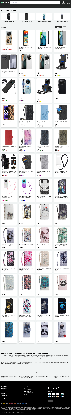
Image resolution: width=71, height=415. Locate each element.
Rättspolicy (18, 412)
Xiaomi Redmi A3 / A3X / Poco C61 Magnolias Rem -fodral (7, 292)
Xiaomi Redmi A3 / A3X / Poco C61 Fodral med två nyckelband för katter (26, 245)
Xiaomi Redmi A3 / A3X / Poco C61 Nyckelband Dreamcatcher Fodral (25, 316)
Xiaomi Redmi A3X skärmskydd (44, 21)
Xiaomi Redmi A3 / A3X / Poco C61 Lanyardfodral (43, 245)
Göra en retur (4, 391)
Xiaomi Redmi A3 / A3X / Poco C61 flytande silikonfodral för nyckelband (8, 96)
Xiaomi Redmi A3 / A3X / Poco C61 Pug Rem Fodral (8, 222)
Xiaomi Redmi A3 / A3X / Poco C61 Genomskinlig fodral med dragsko (61, 172)
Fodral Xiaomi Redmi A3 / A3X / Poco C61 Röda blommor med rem (26, 269)
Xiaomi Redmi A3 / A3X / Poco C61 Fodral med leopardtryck (9, 122)
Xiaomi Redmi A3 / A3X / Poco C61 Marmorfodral (25, 147)
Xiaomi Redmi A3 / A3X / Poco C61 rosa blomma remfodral (8, 269)
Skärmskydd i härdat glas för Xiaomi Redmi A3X (25, 48)
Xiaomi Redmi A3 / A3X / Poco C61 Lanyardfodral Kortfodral (61, 72)
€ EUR (50, 400)
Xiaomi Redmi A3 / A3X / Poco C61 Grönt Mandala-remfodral (44, 292)
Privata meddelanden (30, 395)
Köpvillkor (23, 412)
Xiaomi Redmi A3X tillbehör (62, 21)
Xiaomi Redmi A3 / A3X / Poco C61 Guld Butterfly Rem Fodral (8, 316)
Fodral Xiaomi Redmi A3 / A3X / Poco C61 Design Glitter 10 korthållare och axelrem (9, 172)
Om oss (3, 393)
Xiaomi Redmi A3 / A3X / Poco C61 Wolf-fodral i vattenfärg (26, 339)
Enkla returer (21, 374)
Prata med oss (29, 389)
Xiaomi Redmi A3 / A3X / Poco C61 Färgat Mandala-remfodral (26, 292)
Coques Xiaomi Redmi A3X (8, 21)
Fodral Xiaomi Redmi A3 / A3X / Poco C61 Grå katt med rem (62, 222)
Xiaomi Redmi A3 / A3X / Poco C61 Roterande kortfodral (61, 122)
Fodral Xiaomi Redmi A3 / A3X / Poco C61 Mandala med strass (62, 147)
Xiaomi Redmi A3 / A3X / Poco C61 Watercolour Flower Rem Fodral (61, 245)
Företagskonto (4, 398)
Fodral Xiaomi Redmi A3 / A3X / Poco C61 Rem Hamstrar (44, 269)
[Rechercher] (11, 2)
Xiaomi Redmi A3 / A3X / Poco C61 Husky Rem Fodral (62, 269)
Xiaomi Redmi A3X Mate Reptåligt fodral (8, 71)
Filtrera (58, 27)
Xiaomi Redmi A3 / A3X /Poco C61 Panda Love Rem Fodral (62, 292)
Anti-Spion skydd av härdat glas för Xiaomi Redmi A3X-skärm (61, 48)
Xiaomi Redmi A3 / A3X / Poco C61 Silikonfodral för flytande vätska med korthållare (43, 96)
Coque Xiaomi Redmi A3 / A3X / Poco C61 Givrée (26, 72)
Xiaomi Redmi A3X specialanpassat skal (8, 47)
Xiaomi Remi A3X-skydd (27, 21)
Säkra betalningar (39, 374)
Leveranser (3, 388)
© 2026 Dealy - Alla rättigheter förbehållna (8, 412)
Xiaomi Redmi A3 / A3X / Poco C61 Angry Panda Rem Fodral (44, 197)
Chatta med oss (30, 392)
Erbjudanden (4, 386)
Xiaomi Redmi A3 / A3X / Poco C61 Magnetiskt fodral (43, 72)
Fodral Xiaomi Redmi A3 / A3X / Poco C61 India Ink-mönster (26, 172)
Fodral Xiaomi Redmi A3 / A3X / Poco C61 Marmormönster (44, 172)
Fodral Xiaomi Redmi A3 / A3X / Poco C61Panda (43, 339)
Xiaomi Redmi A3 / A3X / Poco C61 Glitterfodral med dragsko (7, 197)
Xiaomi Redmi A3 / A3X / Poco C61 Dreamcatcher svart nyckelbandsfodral (61, 197)
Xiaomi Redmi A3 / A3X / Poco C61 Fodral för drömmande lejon (44, 316)
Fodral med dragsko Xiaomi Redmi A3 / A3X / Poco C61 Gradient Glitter (26, 197)
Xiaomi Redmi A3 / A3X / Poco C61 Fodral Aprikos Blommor (9, 339)
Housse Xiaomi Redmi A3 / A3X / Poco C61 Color (9, 147)
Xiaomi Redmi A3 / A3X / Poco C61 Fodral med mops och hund (62, 339)
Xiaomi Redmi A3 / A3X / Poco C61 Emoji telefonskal (62, 316)
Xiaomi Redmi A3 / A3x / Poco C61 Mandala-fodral (43, 147)
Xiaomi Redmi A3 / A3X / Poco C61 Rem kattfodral (44, 122)
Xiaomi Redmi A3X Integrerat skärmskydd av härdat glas (44, 48)
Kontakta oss (4, 395)
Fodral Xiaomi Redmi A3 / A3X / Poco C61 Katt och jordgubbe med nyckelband (44, 222)
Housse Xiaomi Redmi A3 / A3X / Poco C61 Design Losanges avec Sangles (26, 122)
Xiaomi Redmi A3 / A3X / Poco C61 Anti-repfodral (61, 96)
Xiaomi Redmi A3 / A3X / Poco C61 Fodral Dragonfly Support (26, 96)
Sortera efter (64, 26)
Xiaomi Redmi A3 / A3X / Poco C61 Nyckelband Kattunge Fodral (7, 245)
